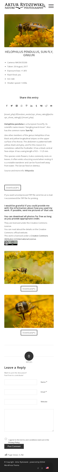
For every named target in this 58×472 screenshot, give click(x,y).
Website (44, 401)
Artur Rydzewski (21, 462)
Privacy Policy (14, 442)
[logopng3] (24, 6)
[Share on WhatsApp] (21, 106)
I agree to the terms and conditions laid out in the (28, 441)
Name (44, 382)
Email (44, 391)
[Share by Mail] (51, 106)
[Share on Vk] (41, 106)
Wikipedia (29, 170)
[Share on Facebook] (6, 106)
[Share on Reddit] (46, 106)
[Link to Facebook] (38, 468)
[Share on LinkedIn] (31, 106)
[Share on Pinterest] (26, 106)
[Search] (43, 6)
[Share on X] (11, 106)
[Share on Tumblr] (36, 106)
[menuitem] (43, 6)
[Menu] (50, 6)
